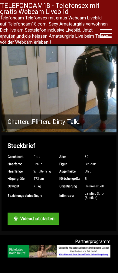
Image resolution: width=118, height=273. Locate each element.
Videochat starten (36, 218)
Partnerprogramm (92, 241)
